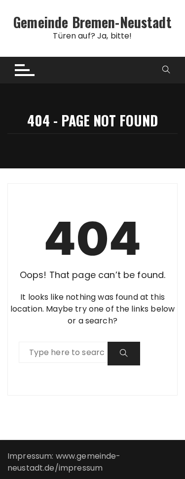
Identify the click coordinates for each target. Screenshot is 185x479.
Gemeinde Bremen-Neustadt (92, 22)
